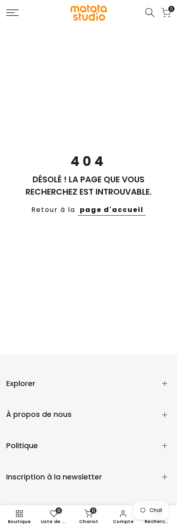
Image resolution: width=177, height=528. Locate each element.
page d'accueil (112, 209)
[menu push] (12, 13)
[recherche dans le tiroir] (149, 12)
